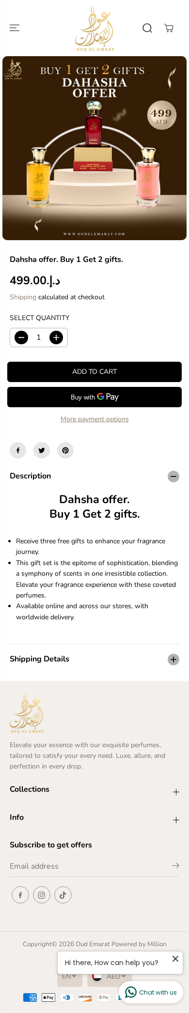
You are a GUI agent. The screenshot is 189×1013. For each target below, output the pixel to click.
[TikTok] (63, 895)
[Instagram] (41, 895)
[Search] (147, 28)
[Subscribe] (175, 867)
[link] (94, 713)
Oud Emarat (93, 944)
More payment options (95, 419)
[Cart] (168, 28)
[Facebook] (18, 450)
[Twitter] (41, 450)
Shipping (23, 297)
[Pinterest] (65, 450)
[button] (15, 28)
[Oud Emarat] (94, 28)
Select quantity (39, 317)
